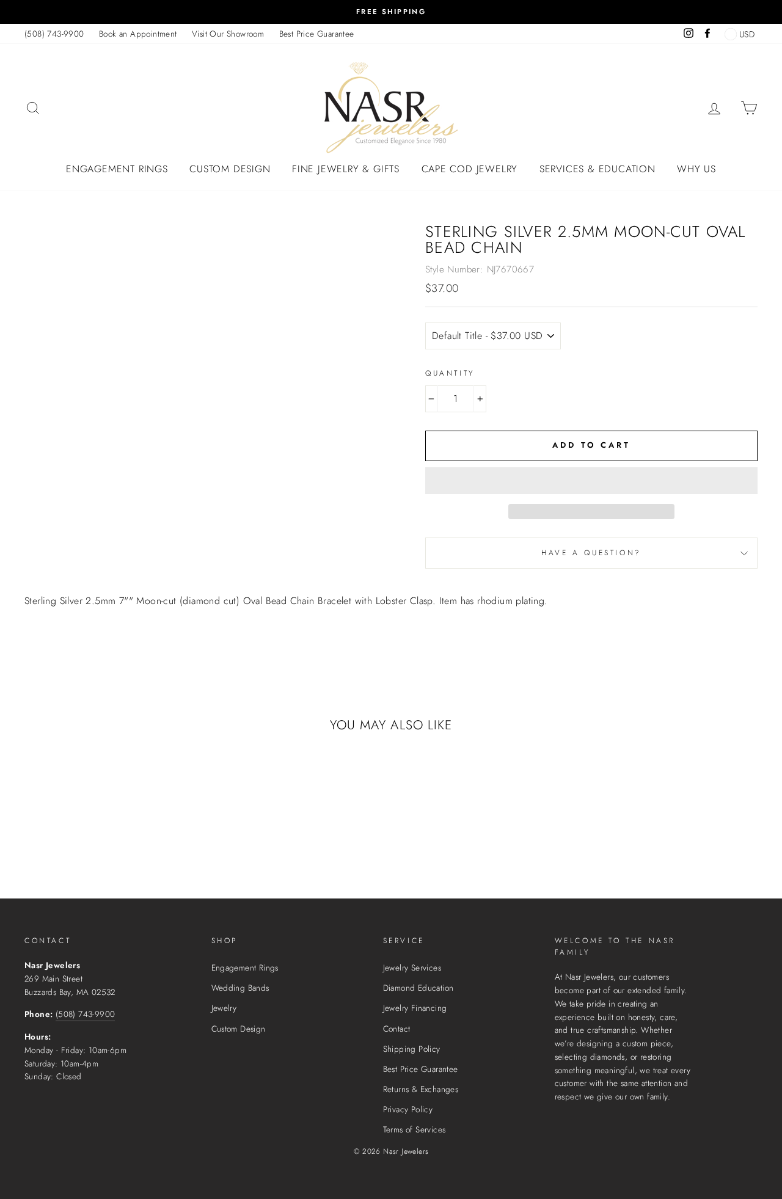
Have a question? (591, 552)
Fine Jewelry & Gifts (346, 169)
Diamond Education (418, 988)
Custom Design (229, 169)
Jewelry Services (412, 967)
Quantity (450, 373)
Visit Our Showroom (228, 33)
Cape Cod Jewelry (470, 169)
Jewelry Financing (415, 1008)
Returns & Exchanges (421, 1089)
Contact (397, 1028)
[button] (591, 480)
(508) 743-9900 (54, 33)
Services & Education (597, 169)
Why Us (696, 169)
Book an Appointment (138, 33)
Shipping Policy (411, 1049)
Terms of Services (414, 1129)
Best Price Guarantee (316, 33)
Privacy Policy (408, 1109)
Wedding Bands (240, 988)
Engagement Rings (117, 169)
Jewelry (224, 1008)
